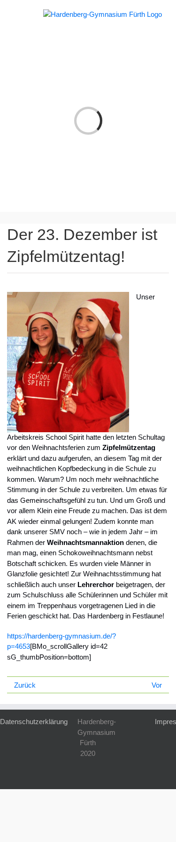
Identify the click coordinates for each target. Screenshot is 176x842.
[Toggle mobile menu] (18, 14)
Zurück (25, 685)
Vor (157, 685)
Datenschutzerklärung (34, 722)
